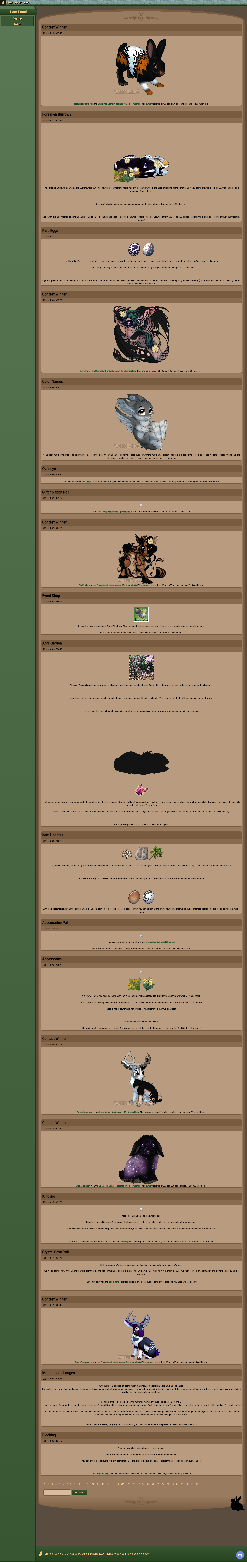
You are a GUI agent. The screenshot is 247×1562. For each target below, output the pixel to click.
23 (143, 1484)
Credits (83, 1553)
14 (98, 1484)
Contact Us (71, 1553)
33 (192, 1484)
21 (134, 1484)
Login (17, 23)
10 (79, 1484)
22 (138, 1484)
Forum (18, 2)
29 (172, 1484)
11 (83, 1484)
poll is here (114, 1282)
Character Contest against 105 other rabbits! (119, 104)
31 (182, 1484)
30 (177, 1484)
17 (113, 1484)
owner (149, 104)
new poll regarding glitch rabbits (117, 511)
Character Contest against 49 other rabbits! (119, 1186)
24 (148, 1484)
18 (117, 1484)
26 (158, 1484)
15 (103, 1484)
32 (187, 1484)
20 (129, 1484)
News (9, 2)
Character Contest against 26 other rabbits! (115, 371)
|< (42, 1484)
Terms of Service (104, 1473)
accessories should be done (161, 942)
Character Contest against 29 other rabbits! (118, 1112)
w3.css (144, 1553)
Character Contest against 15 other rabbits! (117, 585)
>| (200, 1484)
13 (93, 1484)
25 (153, 1484)
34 (197, 1484)
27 (163, 1484)
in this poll (126, 1241)
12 (88, 1484)
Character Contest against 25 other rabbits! (121, 1362)
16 (108, 1484)
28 (168, 1484)
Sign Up (17, 18)
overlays (87, 481)
